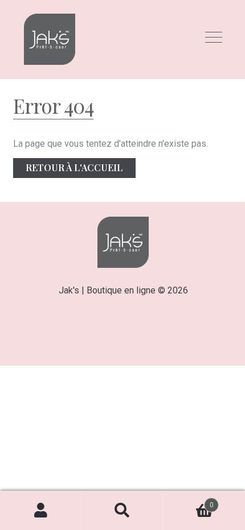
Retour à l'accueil (74, 167)
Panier (189, 500)
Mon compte (40, 510)
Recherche (122, 510)
